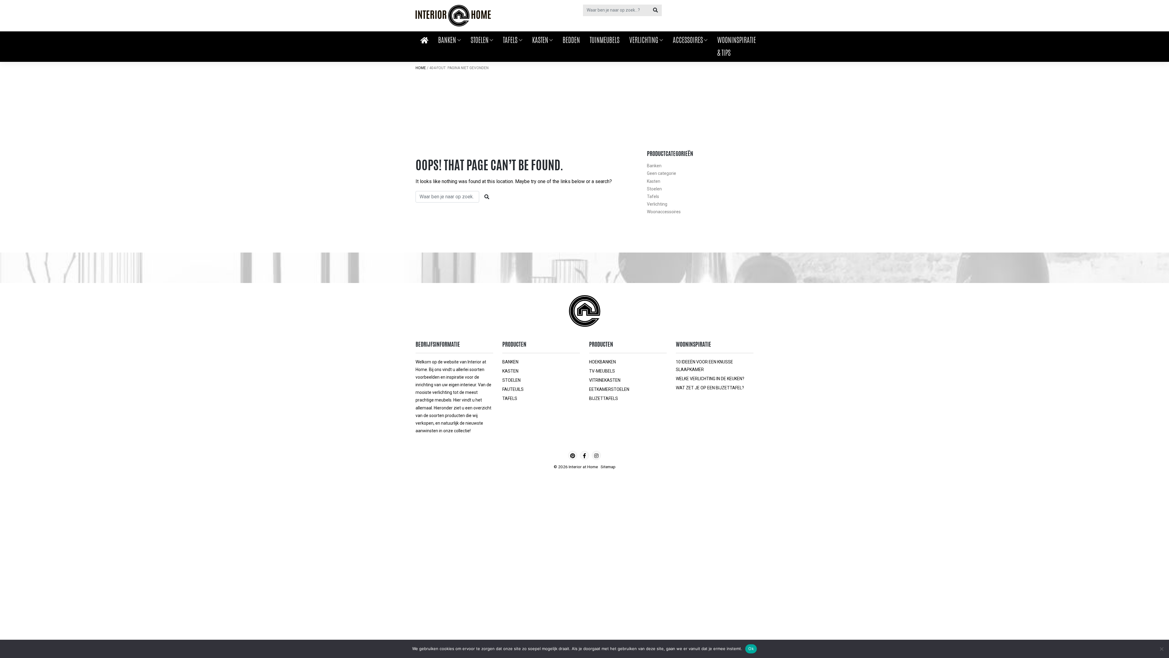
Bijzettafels (603, 398)
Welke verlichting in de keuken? (710, 378)
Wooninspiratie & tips (736, 46)
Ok (751, 648)
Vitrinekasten (604, 380)
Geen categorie (661, 173)
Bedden (571, 40)
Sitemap (608, 466)
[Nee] (1161, 649)
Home (421, 68)
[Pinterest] (572, 455)
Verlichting (643, 40)
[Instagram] (596, 455)
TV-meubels (602, 371)
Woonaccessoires (664, 211)
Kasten (540, 40)
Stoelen (480, 40)
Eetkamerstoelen (609, 389)
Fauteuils (513, 389)
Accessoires (688, 40)
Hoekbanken (602, 361)
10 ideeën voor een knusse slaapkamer (704, 365)
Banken (447, 40)
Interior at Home (583, 466)
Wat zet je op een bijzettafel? (710, 387)
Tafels (510, 40)
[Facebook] (584, 455)
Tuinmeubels (605, 40)
